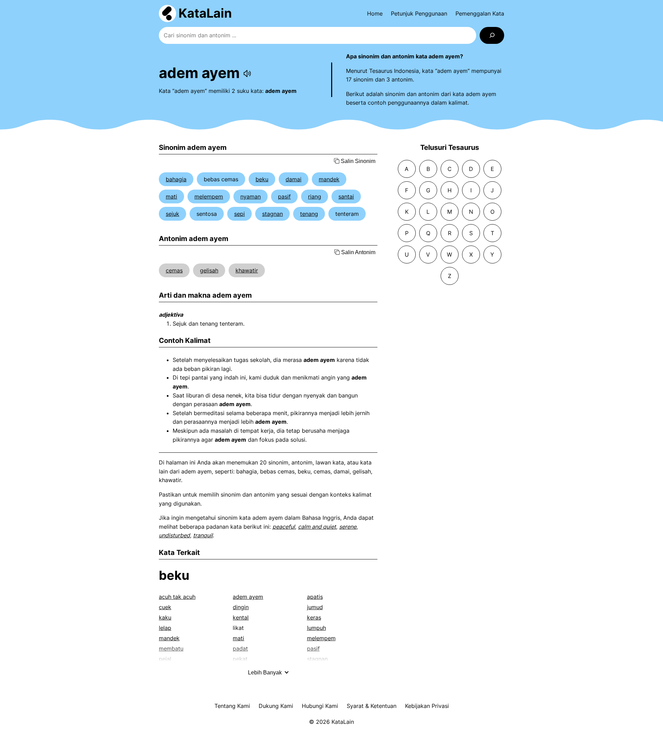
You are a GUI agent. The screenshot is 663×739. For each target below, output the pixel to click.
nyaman (250, 196)
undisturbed (174, 535)
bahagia (176, 179)
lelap (165, 627)
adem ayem (248, 596)
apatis (315, 596)
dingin (241, 607)
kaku (165, 617)
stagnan (272, 213)
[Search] (492, 35)
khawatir (247, 270)
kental (241, 617)
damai (293, 179)
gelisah (209, 270)
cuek (165, 607)
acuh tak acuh (177, 596)
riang (314, 196)
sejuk (172, 213)
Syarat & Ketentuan (371, 705)
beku (262, 179)
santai (346, 196)
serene (347, 526)
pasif (284, 196)
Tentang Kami (232, 705)
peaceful (283, 526)
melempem (208, 196)
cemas (174, 270)
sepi (239, 213)
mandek (329, 179)
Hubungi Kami (320, 705)
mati (171, 196)
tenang (309, 213)
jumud (315, 607)
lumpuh (316, 627)
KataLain (205, 13)
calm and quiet (317, 526)
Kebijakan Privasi (427, 705)
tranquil (203, 535)
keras (314, 617)
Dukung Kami (276, 705)
